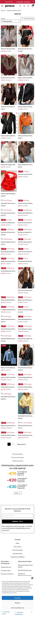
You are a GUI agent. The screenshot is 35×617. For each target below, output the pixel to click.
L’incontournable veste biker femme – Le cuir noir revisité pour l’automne (8, 222)
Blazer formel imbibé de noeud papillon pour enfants (8, 367)
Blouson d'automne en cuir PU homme (8, 425)
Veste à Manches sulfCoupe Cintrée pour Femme (8, 329)
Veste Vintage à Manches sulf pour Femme (25, 377)
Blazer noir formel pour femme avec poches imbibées (25, 300)
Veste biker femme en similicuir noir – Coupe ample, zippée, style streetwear (8, 396)
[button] (32, 578)
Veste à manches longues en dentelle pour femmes (25, 309)
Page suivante (21, 444)
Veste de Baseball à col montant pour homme (25, 319)
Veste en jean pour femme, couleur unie (8, 387)
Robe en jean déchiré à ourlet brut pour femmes (25, 213)
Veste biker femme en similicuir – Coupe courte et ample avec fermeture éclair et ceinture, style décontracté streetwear (25, 416)
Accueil (3, 10)
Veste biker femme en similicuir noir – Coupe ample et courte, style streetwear (8, 203)
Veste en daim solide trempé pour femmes (8, 135)
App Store (27, 2)
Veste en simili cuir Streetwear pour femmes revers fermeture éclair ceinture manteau (25, 135)
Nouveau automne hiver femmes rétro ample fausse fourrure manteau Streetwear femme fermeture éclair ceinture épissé (8, 213)
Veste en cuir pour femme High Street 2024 (8, 261)
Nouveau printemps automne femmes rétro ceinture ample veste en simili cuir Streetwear (25, 261)
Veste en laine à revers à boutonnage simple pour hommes (25, 425)
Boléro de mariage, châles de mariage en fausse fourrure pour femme (8, 164)
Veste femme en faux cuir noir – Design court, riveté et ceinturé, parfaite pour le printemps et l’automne (25, 367)
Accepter (18, 598)
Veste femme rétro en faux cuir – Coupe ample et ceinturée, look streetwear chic (8, 106)
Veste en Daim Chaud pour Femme (8, 377)
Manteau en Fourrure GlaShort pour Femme (8, 232)
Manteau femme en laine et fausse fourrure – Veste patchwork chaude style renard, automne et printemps (8, 77)
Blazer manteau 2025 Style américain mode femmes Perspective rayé (25, 77)
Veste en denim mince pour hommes (25, 106)
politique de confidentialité (15, 528)
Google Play (20, 2)
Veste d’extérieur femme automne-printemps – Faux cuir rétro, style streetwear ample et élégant (8, 319)
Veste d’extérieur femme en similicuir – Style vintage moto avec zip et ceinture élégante (8, 338)
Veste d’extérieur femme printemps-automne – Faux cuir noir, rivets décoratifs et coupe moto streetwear (8, 242)
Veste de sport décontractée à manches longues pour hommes (8, 251)
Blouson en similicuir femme (25, 232)
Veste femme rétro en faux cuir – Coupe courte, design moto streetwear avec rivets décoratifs (25, 49)
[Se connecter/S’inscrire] (24, 6)
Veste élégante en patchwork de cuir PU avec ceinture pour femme (25, 329)
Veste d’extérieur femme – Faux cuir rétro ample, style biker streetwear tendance (25, 164)
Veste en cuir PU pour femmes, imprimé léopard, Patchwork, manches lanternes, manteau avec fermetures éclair (25, 251)
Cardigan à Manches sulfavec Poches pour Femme (8, 309)
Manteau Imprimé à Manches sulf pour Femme (25, 387)
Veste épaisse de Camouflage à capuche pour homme (8, 271)
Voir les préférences (17, 608)
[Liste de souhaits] (28, 6)
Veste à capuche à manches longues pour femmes (25, 435)
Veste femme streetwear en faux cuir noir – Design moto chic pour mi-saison (25, 174)
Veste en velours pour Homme (25, 242)
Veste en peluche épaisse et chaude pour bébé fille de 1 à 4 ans (8, 193)
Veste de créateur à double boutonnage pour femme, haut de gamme (8, 435)
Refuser (17, 603)
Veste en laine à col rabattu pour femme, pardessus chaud (8, 49)
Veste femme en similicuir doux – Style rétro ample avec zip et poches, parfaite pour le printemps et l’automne (25, 203)
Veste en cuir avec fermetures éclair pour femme (25, 222)
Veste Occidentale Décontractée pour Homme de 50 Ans (8, 300)
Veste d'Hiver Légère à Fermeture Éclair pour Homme (25, 338)
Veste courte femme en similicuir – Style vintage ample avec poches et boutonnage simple (25, 290)
